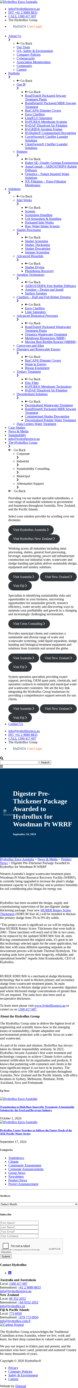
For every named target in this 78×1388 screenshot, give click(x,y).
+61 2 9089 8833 (29, 1287)
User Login (27, 26)
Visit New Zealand (57, 577)
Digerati (20, 1386)
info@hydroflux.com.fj (15, 1321)
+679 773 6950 (28, 1317)
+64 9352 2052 (28, 1302)
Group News (16, 1173)
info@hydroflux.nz (12, 1306)
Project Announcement (23, 1184)
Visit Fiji (19, 585)
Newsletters (16, 1176)
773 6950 (15, 1313)
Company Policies (20, 1371)
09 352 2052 (17, 1298)
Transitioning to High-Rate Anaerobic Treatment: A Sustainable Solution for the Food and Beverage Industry (37, 1108)
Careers (13, 1379)
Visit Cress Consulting (28, 623)
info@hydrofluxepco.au (24, 9)
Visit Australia (22, 577)
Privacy (13, 1368)
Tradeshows (16, 1158)
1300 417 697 (27, 1009)
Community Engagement (24, 1165)
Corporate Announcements (25, 1169)
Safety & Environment (23, 1375)
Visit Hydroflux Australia (30, 530)
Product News (17, 1180)
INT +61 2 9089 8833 (22, 12)
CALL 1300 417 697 (22, 16)
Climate (13, 1161)
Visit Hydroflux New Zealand (33, 538)
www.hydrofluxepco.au (50, 1005)
